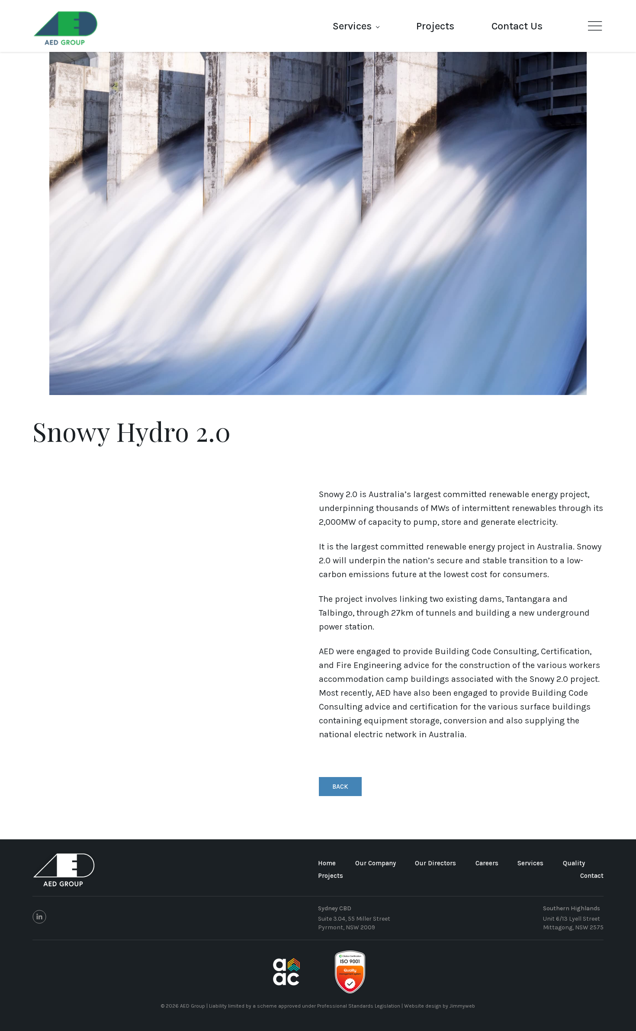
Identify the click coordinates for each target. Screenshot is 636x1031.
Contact (592, 876)
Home (327, 863)
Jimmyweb (462, 1006)
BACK (340, 786)
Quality (574, 863)
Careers (486, 863)
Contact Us (517, 26)
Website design (422, 1006)
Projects (435, 26)
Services (352, 26)
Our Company (375, 863)
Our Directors (435, 863)
